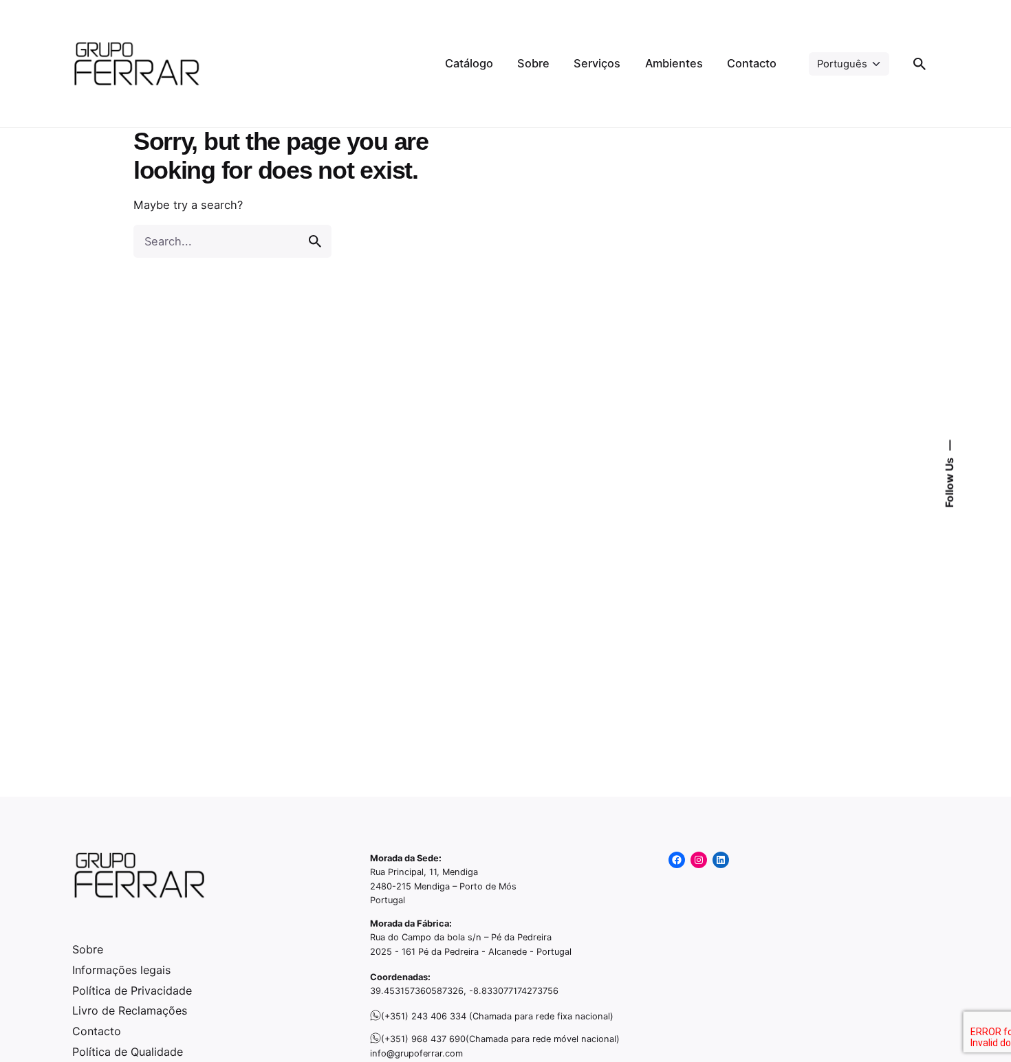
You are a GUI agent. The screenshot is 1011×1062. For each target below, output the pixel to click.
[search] (314, 241)
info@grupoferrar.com (416, 1053)
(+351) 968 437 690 (423, 1039)
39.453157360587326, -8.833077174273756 (464, 991)
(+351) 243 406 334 (423, 1016)
